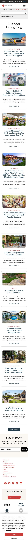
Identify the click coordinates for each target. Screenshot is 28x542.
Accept (14, 534)
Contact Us (6, 460)
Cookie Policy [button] (22, 526)
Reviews (5, 471)
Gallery (5, 475)
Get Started (14, 497)
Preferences (14, 538)
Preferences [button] (8, 530)
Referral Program (7, 473)
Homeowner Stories (14, 88)
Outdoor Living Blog (8, 467)
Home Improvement (14, 49)
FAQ (4, 469)
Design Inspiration (14, 128)
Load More (14, 429)
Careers (5, 462)
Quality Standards (8, 463)
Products (14, 288)
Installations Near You (9, 465)
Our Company (14, 168)
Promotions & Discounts (9, 476)
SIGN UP (24, 449)
